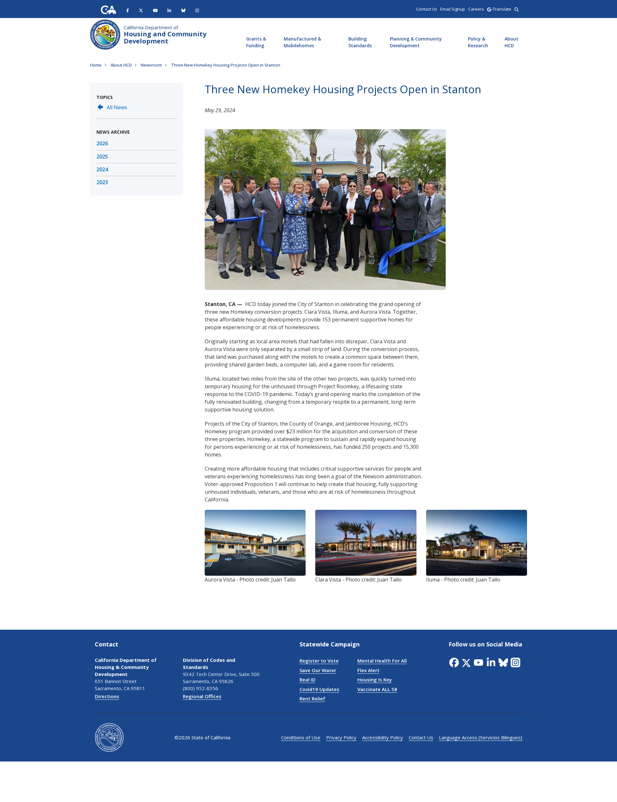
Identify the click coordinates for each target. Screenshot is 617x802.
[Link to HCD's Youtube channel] (155, 10)
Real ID (308, 679)
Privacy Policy (341, 737)
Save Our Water (318, 670)
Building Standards (360, 42)
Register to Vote (319, 660)
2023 (102, 182)
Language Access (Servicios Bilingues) (480, 737)
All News (117, 107)
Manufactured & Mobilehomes (302, 42)
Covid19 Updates (319, 689)
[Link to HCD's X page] (141, 10)
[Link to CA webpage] (108, 9)
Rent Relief (312, 698)
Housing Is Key (374, 679)
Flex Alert (368, 670)
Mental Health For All (382, 660)
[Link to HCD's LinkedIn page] (169, 10)
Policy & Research (478, 42)
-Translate (501, 9)
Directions (107, 696)
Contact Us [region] (426, 9)
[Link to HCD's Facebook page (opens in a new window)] (455, 662)
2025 (102, 156)
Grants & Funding (256, 42)
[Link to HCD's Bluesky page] (183, 10)
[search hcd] (516, 9)
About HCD (511, 42)
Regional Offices (202, 696)
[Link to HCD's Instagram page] (197, 10)
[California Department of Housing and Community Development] (105, 34)
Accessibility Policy (382, 737)
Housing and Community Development (165, 34)
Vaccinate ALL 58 (377, 689)
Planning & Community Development (416, 42)
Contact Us (421, 737)
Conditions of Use (300, 737)
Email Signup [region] (452, 9)
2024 (102, 169)
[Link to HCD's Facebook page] (127, 10)
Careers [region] (476, 9)
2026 (102, 143)
